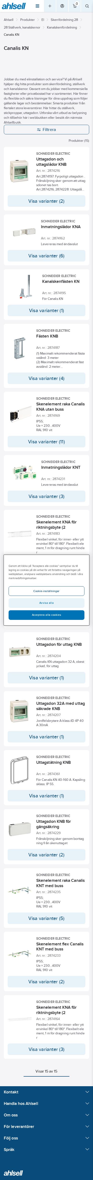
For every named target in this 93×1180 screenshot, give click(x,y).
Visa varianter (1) (46, 310)
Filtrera (49, 129)
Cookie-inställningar (46, 591)
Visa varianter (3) (46, 496)
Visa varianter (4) (46, 378)
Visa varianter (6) (46, 255)
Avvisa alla (46, 602)
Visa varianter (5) (46, 918)
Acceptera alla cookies (46, 614)
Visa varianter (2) (46, 201)
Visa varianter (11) (46, 441)
